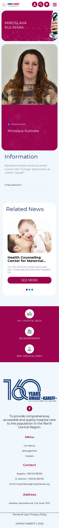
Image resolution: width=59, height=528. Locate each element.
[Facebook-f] (29, 408)
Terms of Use (20, 514)
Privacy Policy (38, 514)
